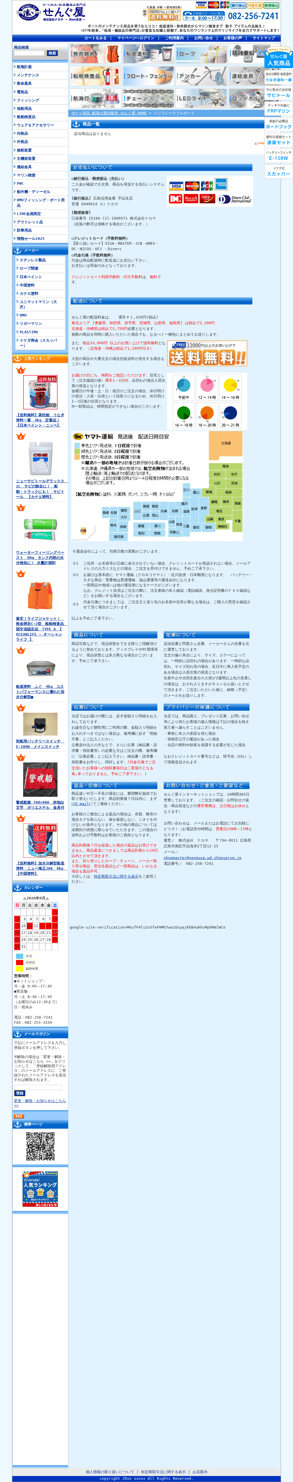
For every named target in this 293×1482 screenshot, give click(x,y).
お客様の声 (232, 38)
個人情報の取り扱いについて (110, 1472)
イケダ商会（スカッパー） (38, 343)
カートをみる (95, 38)
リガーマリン (31, 323)
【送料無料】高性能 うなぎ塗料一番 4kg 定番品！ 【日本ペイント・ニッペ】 (40, 420)
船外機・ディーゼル (33, 192)
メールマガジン (37, 1034)
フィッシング (28, 100)
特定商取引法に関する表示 (116, 876)
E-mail (82, 804)
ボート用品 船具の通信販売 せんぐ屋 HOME (109, 113)
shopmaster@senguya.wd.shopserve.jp (202, 858)
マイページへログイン (136, 38)
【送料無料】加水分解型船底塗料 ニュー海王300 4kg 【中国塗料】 (41, 868)
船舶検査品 (26, 117)
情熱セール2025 (31, 238)
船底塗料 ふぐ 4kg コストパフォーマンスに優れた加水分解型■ (40, 691)
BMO (23, 315)
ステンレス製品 (33, 260)
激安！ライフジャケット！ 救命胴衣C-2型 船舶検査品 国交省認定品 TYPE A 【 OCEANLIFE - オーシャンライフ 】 (42, 629)
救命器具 (24, 83)
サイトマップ (264, 38)
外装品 (22, 142)
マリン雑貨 (26, 175)
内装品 (22, 133)
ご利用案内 (174, 38)
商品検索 (21, 47)
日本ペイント (31, 277)
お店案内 (200, 1472)
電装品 (22, 92)
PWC (20, 183)
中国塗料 (27, 285)
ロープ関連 (29, 268)
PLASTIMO (29, 332)
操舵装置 (24, 150)
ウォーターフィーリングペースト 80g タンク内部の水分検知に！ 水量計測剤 (40, 557)
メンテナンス (28, 75)
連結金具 (24, 167)
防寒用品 (24, 230)
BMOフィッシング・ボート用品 (41, 202)
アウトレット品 (30, 222)
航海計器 (24, 67)
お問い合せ (203, 38)
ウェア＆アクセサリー (35, 125)
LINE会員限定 (29, 214)
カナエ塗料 (29, 293)
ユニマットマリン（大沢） (38, 304)
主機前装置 (26, 158)
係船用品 (24, 108)
